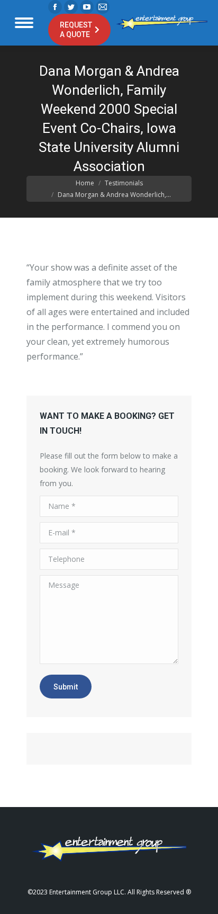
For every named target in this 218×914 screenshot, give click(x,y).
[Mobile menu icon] (24, 23)
